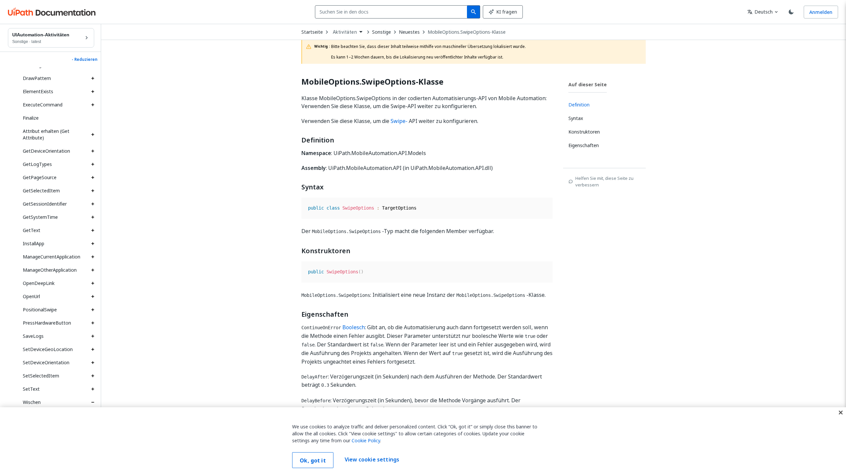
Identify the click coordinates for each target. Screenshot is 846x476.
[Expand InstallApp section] (92, 244)
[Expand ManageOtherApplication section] (92, 270)
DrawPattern (37, 78)
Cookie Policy (366, 440)
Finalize (31, 117)
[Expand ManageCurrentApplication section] (92, 257)
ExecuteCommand (42, 104)
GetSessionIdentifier (45, 203)
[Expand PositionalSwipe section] (92, 310)
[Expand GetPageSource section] (92, 177)
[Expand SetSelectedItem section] (92, 376)
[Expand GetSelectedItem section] (92, 191)
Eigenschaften (324, 314)
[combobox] (392, 12)
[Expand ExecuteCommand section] (92, 105)
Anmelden (820, 12)
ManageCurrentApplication (51, 256)
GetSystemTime (40, 217)
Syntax (312, 187)
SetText (31, 388)
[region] (423, 441)
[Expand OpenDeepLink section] (92, 283)
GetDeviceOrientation (46, 150)
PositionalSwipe (40, 309)
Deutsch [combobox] (760, 11)
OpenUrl (31, 296)
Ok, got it (313, 460)
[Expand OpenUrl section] (92, 296)
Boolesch (353, 327)
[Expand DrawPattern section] (92, 78)
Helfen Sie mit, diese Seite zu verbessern (604, 181)
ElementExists (38, 91)
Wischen (32, 402)
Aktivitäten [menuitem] (345, 32)
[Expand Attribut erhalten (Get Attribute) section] (92, 135)
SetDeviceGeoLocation (48, 349)
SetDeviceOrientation (46, 362)
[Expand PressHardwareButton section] (92, 323)
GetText (31, 230)
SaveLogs (33, 336)
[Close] (841, 413)
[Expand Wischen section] (92, 402)
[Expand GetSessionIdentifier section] (92, 204)
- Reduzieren (84, 59)
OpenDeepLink (39, 283)
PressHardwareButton (47, 322)
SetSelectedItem (41, 375)
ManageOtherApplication (50, 269)
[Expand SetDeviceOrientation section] (92, 363)
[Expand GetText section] (92, 230)
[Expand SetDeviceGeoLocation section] (92, 349)
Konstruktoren (325, 251)
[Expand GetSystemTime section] (92, 217)
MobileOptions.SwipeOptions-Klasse (467, 32)
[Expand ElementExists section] (92, 92)
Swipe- (399, 121)
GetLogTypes (37, 164)
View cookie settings (372, 459)
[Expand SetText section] (92, 389)
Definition (317, 140)
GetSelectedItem (41, 190)
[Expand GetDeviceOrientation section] (92, 151)
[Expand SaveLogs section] (92, 336)
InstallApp (33, 243)
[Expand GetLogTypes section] (92, 164)
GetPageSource (40, 177)
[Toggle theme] (791, 12)
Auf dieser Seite (587, 84)
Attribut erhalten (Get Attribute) (46, 134)
